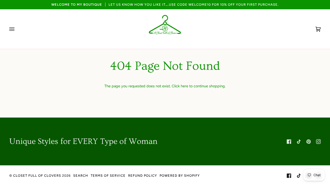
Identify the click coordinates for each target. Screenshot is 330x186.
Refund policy (142, 175)
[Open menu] (17, 29)
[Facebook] (289, 141)
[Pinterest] (308, 141)
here (184, 86)
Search (80, 175)
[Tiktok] (298, 141)
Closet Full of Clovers (37, 175)
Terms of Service (108, 175)
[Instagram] (318, 141)
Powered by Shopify (180, 175)
